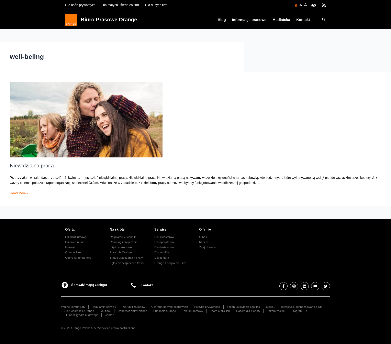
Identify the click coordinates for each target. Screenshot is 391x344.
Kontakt (303, 20)
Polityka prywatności (207, 306)
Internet (70, 247)
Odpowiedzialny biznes (132, 310)
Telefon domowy (192, 310)
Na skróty (117, 229)
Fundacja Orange (164, 310)
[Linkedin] (305, 286)
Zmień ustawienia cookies (243, 306)
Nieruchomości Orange (79, 310)
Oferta (70, 229)
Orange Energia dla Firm (170, 263)
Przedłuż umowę (76, 236)
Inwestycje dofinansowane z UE (301, 306)
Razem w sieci (276, 310)
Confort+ (110, 315)
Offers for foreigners (78, 257)
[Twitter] (326, 286)
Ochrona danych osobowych (169, 306)
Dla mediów (161, 252)
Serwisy (160, 229)
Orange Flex (73, 252)
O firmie (205, 229)
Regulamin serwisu (104, 306)
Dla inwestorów (164, 236)
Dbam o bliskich (220, 310)
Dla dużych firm (156, 5)
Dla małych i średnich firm (120, 5)
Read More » (19, 193)
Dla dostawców (164, 247)
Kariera (204, 242)
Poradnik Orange (121, 252)
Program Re (299, 310)
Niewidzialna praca (32, 166)
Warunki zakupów (133, 306)
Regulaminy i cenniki (123, 236)
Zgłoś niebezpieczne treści (127, 263)
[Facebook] (283, 286)
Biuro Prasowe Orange (109, 19)
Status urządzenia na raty (126, 257)
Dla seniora (161, 257)
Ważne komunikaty (73, 306)
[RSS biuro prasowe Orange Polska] (324, 5)
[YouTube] (315, 286)
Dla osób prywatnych (80, 5)
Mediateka (281, 20)
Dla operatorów (164, 242)
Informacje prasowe (249, 20)
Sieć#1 (270, 306)
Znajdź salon (207, 247)
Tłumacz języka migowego (81, 315)
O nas (203, 236)
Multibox (105, 310)
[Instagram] (294, 286)
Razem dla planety (248, 310)
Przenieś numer (75, 242)
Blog (222, 20)
